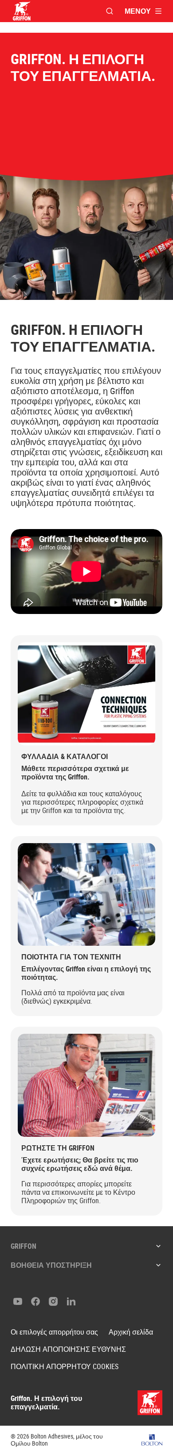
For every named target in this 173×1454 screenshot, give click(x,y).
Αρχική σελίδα (131, 1332)
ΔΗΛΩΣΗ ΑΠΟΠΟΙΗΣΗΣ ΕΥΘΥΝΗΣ (68, 1349)
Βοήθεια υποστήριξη (51, 1265)
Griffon (23, 1246)
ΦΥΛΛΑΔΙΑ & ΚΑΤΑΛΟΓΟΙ (64, 756)
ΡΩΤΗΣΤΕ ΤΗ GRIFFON (57, 1148)
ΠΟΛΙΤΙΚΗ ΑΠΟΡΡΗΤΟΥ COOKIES (64, 1366)
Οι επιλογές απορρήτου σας (54, 1332)
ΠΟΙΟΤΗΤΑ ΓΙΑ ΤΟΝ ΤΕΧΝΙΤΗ (71, 957)
